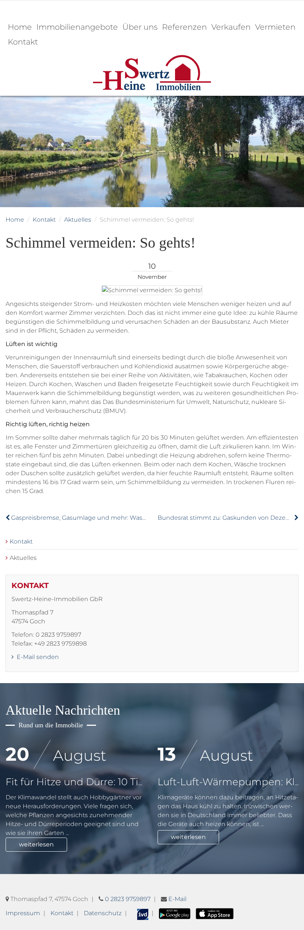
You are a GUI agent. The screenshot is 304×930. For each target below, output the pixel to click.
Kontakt (23, 41)
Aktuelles (77, 219)
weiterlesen (36, 844)
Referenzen (184, 27)
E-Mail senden (37, 656)
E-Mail (177, 899)
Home (20, 27)
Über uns (140, 27)
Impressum (23, 913)
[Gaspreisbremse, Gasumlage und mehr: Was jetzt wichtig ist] (8, 517)
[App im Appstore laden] (214, 913)
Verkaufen (231, 27)
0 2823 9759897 (128, 899)
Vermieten (275, 27)
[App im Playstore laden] (175, 913)
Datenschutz (103, 913)
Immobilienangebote (77, 27)
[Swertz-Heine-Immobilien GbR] (152, 72)
